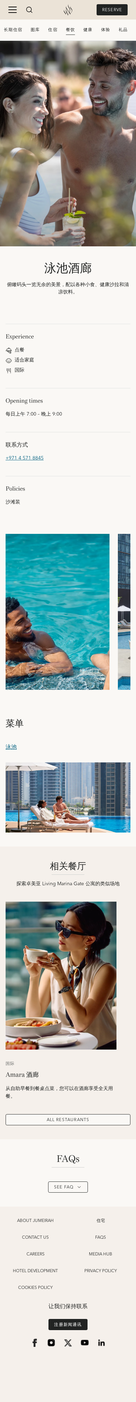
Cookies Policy (35, 1288)
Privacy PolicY (100, 1271)
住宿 (52, 29)
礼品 (123, 29)
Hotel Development (35, 1271)
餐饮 (70, 29)
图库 (35, 29)
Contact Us (35, 1238)
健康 (87, 29)
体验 (105, 29)
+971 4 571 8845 (25, 458)
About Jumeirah (35, 1221)
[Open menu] (12, 10)
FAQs (100, 1238)
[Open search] (29, 10)
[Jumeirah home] (68, 9)
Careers (36, 1254)
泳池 (11, 747)
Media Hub (100, 1254)
